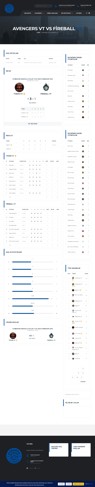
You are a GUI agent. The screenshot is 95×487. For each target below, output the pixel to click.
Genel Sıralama (52, 13)
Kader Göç (11, 237)
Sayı (57, 161)
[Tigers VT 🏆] (19, 87)
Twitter (38, 468)
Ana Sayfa (27, 13)
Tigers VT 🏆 (9, 145)
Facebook (30, 468)
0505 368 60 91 (83, 6)
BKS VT (77, 353)
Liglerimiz (38, 13)
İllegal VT (77, 305)
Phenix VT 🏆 (78, 343)
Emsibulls (77, 358)
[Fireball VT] (46, 87)
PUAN (86, 273)
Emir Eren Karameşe (14, 229)
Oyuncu (11, 161)
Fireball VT (8, 149)
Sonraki (83, 381)
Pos (69, 273)
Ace (47, 161)
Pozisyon (23, 161)
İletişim (79, 13)
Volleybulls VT (78, 316)
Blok (52, 161)
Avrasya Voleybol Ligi (35, 463)
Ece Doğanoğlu (13, 225)
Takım (83, 65)
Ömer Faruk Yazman (14, 241)
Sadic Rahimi (12, 181)
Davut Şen (11, 173)
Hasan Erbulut (12, 233)
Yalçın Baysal (12, 193)
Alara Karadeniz (13, 213)
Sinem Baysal (12, 189)
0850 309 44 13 (33, 456)
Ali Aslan (11, 217)
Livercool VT (78, 338)
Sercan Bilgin (12, 185)
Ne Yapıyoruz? (66, 13)
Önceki (71, 368)
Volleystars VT (78, 301)
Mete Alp (11, 177)
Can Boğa (11, 221)
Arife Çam (11, 165)
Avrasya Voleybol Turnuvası (65, 6)
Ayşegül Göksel (12, 169)
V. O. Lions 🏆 (78, 333)
